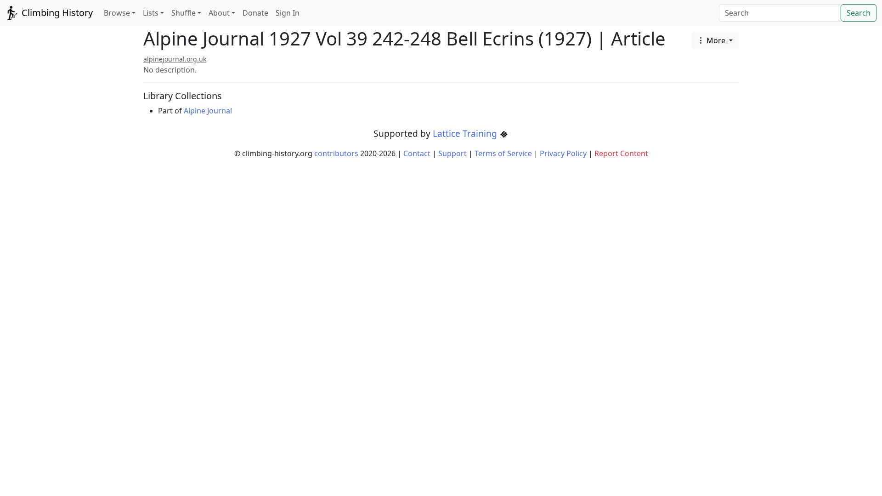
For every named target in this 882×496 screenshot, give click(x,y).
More (716, 40)
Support (452, 153)
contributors (336, 153)
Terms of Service (503, 153)
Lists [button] (150, 13)
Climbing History (56, 12)
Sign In (288, 13)
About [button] (219, 13)
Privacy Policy (563, 153)
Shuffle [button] (183, 13)
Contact (416, 153)
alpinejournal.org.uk (174, 59)
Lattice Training (466, 133)
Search (859, 13)
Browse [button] (117, 13)
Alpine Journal (208, 111)
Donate (255, 13)
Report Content (621, 153)
